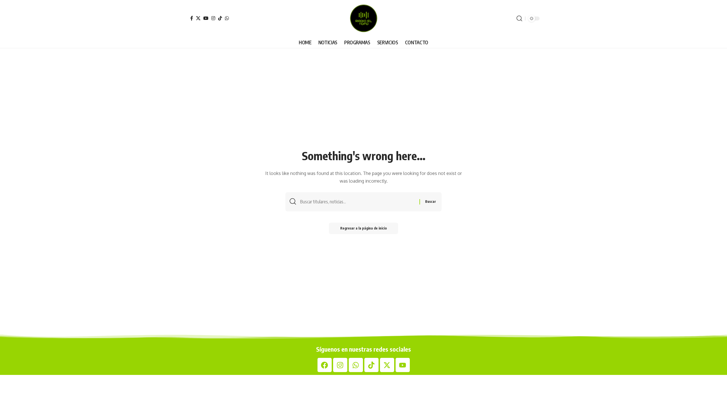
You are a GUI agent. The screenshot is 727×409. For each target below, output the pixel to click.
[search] (519, 18)
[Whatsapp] (356, 365)
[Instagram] (213, 18)
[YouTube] (206, 18)
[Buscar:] (357, 201)
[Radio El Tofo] (363, 18)
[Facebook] (192, 18)
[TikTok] (220, 18)
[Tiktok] (371, 365)
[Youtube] (403, 365)
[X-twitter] (387, 365)
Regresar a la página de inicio (363, 228)
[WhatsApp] (226, 18)
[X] (198, 18)
